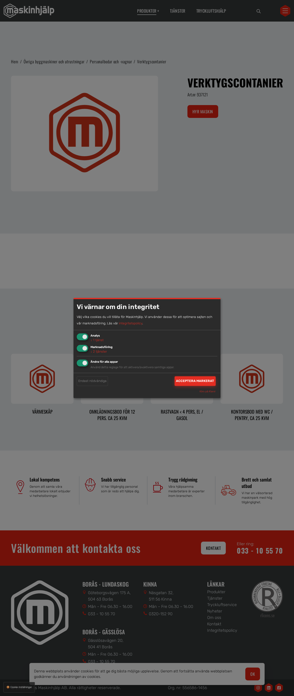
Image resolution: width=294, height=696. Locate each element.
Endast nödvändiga (92, 381)
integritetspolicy (130, 323)
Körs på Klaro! (207, 391)
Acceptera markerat (195, 381)
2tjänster (98, 352)
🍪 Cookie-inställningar (19, 687)
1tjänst (97, 340)
